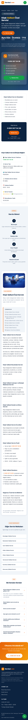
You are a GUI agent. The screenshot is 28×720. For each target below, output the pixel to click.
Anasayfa (3, 10)
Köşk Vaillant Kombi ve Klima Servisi (14, 320)
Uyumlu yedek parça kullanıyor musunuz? (11, 619)
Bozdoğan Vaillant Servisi (9, 536)
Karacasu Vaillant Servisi (9, 569)
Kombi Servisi (4, 692)
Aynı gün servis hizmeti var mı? (11, 614)
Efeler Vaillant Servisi (8, 555)
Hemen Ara (14, 77)
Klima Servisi (4, 694)
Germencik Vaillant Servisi (9, 559)
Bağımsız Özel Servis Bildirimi (13, 330)
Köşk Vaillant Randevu (11, 327)
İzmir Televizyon (14, 713)
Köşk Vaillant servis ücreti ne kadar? (11, 603)
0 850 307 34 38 (14, 61)
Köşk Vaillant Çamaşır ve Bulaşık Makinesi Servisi (13, 317)
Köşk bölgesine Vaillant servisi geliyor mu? (11, 590)
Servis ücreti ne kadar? (9, 608)
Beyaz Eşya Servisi (5, 689)
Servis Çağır (8, 33)
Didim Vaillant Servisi (8, 550)
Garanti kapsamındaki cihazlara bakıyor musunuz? (11, 632)
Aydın (12, 10)
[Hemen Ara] (24, 716)
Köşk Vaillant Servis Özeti (12, 325)
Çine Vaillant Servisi (8, 545)
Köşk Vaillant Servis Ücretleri (13, 323)
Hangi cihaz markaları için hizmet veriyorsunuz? (12, 626)
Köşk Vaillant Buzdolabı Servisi (13, 314)
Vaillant (8, 10)
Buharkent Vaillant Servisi (9, 540)
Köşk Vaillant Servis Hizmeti (12, 312)
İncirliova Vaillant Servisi (9, 564)
